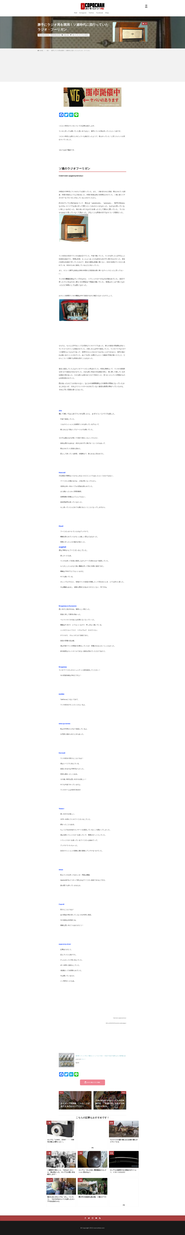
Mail (75, 13)
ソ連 (64, 35)
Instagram (82, 13)
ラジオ (76, 35)
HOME (41, 50)
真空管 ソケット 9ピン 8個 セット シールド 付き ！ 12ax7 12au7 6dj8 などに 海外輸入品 (101, 1056)
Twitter (91, 13)
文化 (67, 35)
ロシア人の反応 (83, 35)
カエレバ (83, 1059)
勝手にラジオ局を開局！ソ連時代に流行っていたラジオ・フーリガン (70, 50)
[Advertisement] (92, 66)
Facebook (99, 13)
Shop (107, 13)
